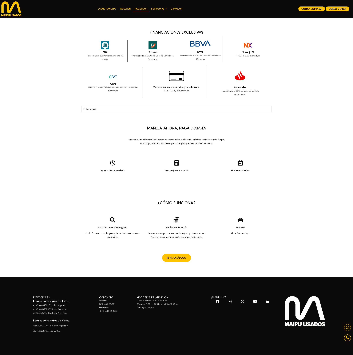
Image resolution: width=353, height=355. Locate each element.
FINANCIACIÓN (141, 9)
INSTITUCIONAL (157, 9)
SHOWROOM (176, 9)
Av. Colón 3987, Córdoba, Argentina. (50, 313)
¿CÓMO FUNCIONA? (107, 9)
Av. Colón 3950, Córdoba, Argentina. (50, 305)
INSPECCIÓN (125, 9)
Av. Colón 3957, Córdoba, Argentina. (50, 309)
